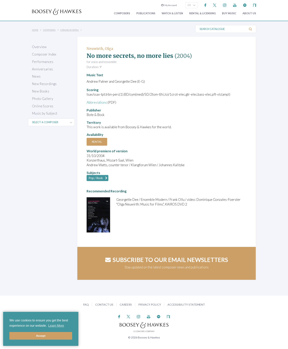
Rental (97, 141)
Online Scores (42, 106)
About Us (249, 13)
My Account (170, 5)
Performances (42, 62)
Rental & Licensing (202, 13)
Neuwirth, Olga (100, 48)
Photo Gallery (42, 99)
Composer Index (44, 54)
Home (35, 30)
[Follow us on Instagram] (224, 5)
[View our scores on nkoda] (254, 5)
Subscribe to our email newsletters (170, 259)
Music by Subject (44, 113)
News (36, 76)
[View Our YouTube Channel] (234, 5)
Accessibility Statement (186, 304)
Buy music (229, 13)
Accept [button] (40, 335)
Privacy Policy (149, 304)
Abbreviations (97, 102)
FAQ (86, 304)
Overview (39, 47)
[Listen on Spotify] (244, 5)
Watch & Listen (172, 13)
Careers (126, 304)
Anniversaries (42, 69)
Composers (122, 13)
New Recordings (44, 84)
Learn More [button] (56, 325)
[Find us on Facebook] (205, 5)
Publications (145, 13)
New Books (40, 91)
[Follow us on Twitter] (214, 5)
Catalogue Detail (69, 30)
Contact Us (104, 304)
